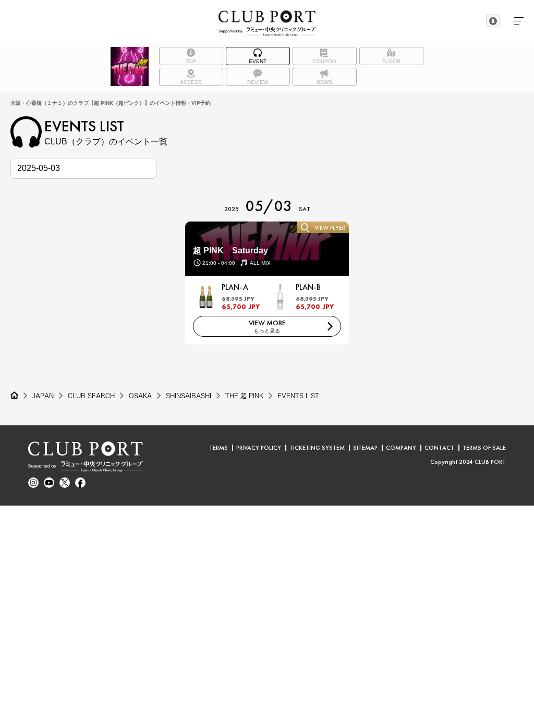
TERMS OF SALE (484, 448)
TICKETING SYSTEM (317, 448)
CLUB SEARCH (91, 395)
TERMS (218, 448)
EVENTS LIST (298, 395)
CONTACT (439, 448)
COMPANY (401, 448)
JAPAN (43, 395)
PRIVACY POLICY (258, 448)
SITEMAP (365, 448)
